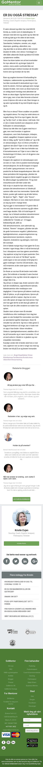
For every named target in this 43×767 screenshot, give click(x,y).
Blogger (10, 679)
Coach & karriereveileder (31, 672)
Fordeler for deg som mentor (11, 703)
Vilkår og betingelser (11, 672)
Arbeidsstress (8, 357)
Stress (30, 355)
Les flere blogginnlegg (21, 499)
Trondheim (32, 703)
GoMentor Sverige (11, 689)
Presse (10, 682)
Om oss (10, 666)
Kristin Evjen (30, 18)
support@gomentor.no (11, 730)
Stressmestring (16, 360)
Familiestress (18, 357)
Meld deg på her (32, 730)
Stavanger (32, 706)
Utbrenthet (7, 360)
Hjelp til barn (32, 682)
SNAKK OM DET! (11, 597)
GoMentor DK (10, 686)
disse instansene (11, 764)
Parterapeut (32, 679)
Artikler (10, 676)
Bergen (32, 699)
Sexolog (32, 676)
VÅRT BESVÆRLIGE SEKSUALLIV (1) (19, 616)
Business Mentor (32, 686)
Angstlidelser (23, 355)
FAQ (10, 669)
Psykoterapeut (32, 669)
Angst (16, 355)
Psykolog (32, 666)
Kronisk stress (28, 357)
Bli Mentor (10, 698)
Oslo (32, 696)
